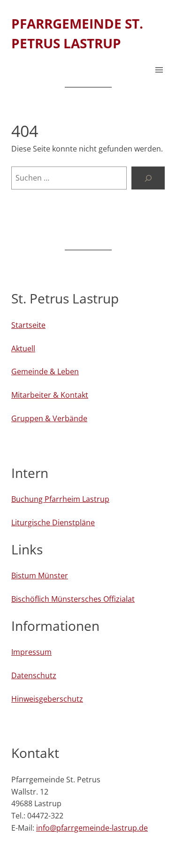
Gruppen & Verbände (49, 418)
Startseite (28, 325)
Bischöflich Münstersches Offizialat (73, 599)
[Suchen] (148, 178)
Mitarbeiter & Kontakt (49, 395)
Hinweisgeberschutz (47, 699)
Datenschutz (33, 675)
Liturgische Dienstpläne (53, 522)
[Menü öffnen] (159, 70)
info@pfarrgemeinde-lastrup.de (92, 828)
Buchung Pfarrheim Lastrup (60, 499)
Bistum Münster (39, 575)
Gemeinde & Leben (45, 371)
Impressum (31, 652)
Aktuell (23, 348)
